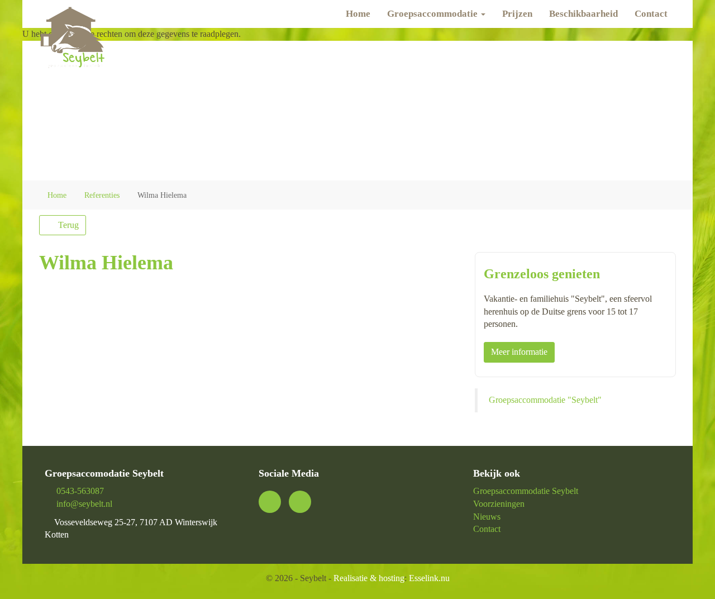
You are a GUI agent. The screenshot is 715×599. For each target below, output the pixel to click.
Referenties (102, 195)
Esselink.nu (429, 578)
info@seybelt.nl (84, 503)
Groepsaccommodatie (433, 13)
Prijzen (517, 13)
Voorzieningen (499, 503)
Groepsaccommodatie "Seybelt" (545, 400)
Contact (651, 13)
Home (358, 13)
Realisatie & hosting (368, 578)
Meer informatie (519, 351)
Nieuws (486, 516)
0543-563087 (80, 491)
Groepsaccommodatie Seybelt (525, 491)
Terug (67, 225)
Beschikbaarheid (583, 13)
